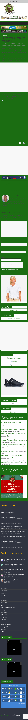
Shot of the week (5, 624)
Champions (3, 593)
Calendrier (3, 590)
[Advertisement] (14, 77)
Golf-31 (6, 564)
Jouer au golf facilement (6, 607)
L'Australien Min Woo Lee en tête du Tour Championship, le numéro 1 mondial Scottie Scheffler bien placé (14, 429)
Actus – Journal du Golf (9, 419)
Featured (3, 598)
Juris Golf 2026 (4, 522)
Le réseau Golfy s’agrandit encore (9, 541)
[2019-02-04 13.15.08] (17, 642)
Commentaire (5, 220)
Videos (2, 629)
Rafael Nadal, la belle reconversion (9, 546)
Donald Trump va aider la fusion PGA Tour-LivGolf (13, 531)
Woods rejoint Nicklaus (19, 190)
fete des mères (19, 45)
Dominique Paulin (5, 715)
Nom (2, 242)
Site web (3, 257)
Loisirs (2, 610)
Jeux (2, 605)
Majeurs (3, 612)
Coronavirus (4, 595)
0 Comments (20, 43)
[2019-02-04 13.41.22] (11, 641)
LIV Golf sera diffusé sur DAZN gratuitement (11, 526)
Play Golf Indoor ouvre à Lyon (8, 517)
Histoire (3, 602)
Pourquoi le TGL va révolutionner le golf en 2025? (13, 536)
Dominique (13, 43)
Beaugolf (6, 559)
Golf (24, 45)
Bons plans (5, 35)
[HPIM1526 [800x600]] (17, 664)
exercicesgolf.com (12, 45)
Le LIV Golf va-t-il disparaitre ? (8, 512)
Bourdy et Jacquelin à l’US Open (12, 184)
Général (3, 600)
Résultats (3, 622)
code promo (4, 45)
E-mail (3, 250)
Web (2, 631)
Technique (3, 627)
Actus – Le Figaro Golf (9, 471)
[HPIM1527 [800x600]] (11, 664)
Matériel (3, 614)
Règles (2, 619)
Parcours (3, 617)
